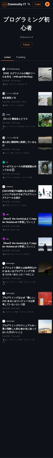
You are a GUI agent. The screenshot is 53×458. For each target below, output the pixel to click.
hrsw (8, 114)
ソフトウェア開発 (26, 177)
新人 (6, 340)
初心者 (24, 205)
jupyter (13, 229)
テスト (7, 153)
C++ (6, 126)
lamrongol (10, 263)
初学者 (7, 205)
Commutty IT (17, 4)
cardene (9, 187)
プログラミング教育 (16, 282)
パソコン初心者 (12, 93)
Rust (18, 229)
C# (26, 84)
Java (7, 282)
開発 (6, 84)
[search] (29, 4)
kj (7, 162)
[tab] (7, 57)
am (7, 214)
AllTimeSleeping (13, 69)
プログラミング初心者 (16, 84)
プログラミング (16, 205)
